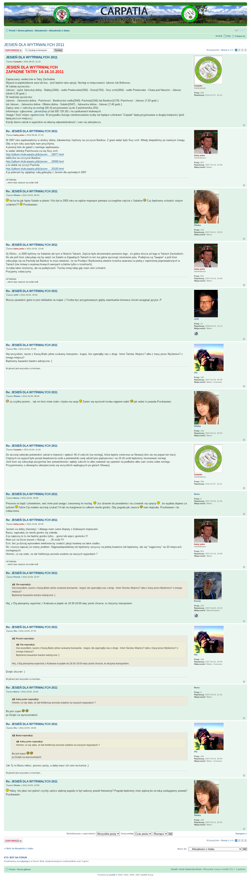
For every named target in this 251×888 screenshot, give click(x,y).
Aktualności (41, 30)
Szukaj (219, 36)
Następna (240, 833)
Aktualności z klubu (59, 30)
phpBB (112, 875)
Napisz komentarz (12, 49)
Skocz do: (182, 849)
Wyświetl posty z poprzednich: (81, 833)
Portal (12, 30)
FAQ (228, 36)
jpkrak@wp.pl (42, 111)
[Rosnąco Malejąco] (163, 833)
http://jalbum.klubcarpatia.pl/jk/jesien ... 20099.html (35, 161)
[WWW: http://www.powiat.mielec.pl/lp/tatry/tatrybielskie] (196, 616)
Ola (15, 349)
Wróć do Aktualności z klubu (19, 848)
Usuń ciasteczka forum (190, 869)
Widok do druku (236, 30)
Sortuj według (127, 833)
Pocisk (17, 577)
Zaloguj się (240, 36)
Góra (244, 125)
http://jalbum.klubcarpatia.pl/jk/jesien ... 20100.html (35, 168)
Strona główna (25, 30)
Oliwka (17, 195)
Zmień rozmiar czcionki (242, 30)
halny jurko (19, 135)
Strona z (227, 50)
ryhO (16, 295)
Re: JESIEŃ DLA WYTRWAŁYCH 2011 (31, 131)
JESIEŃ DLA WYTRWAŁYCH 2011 (34, 45)
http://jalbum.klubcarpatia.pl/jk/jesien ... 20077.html (35, 154)
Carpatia (18, 62)
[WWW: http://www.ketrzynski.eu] (196, 333)
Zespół (174, 869)
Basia (16, 498)
